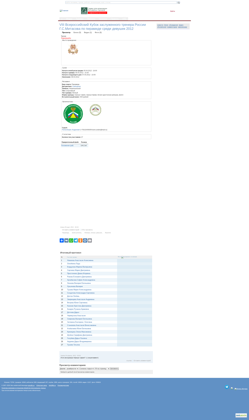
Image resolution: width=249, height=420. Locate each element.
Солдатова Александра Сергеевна (80, 293)
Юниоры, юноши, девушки (93, 232)
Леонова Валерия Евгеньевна (79, 283)
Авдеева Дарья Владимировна (79, 341)
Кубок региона (76, 232)
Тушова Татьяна (73, 345)
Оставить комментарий (70, 230)
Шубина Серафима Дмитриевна (79, 335)
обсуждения (173, 25)
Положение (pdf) (67, 145)
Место (119, 256)
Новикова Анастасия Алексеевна (80, 260)
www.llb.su (31, 385)
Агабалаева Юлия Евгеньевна (79, 329)
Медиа (69, 19)
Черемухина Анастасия (76, 316)
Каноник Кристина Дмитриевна (79, 306)
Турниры (80, 19)
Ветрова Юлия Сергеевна (77, 303)
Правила (115, 19)
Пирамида (65, 232)
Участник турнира (72, 257)
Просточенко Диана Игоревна (78, 273)
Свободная (76, 86)
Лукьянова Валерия (75, 286)
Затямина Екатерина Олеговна (79, 322)
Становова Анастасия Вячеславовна (81, 325)
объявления (161, 27)
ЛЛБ (124, 19)
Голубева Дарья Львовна (77, 338)
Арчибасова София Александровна (81, 280)
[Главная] (64, 11)
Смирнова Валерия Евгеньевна (79, 319)
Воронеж (108, 232)
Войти (172, 11)
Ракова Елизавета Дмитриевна (79, 277)
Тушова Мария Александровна (79, 290)
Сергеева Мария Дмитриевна (78, 270)
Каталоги (103, 19)
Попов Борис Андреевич (71, 130)
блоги (166, 25)
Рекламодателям (63, 385)
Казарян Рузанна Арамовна (78, 309)
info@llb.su (52, 385)
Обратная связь (41, 385)
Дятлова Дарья (73, 312)
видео (181, 25)
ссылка (129, 361)
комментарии (172, 27)
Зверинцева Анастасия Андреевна (80, 299)
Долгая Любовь (73, 296)
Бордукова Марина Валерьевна (79, 267)
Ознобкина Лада (73, 264)
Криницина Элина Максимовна (79, 332)
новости (160, 25)
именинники (182, 27)
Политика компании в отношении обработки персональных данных (24, 388)
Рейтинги (91, 19)
